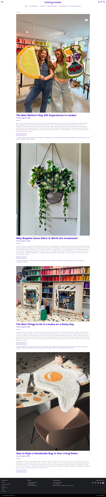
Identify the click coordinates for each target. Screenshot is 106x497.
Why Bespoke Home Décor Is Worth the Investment (47, 238)
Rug (77, 137)
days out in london (67, 346)
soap (85, 137)
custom (48, 260)
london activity (31, 347)
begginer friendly (25, 346)
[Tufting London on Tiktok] (100, 483)
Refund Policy (4, 487)
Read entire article (21, 134)
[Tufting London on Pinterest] (95, 483)
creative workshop (30, 137)
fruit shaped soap (47, 137)
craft (39, 346)
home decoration (59, 260)
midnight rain (63, 347)
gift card (75, 346)
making (58, 347)
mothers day (62, 137)
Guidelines (4, 491)
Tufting (76, 260)
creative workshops (39, 137)
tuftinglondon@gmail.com (32, 482)
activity (19, 137)
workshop (32, 138)
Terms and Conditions (6, 484)
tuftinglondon (19, 261)
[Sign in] (99, 2)
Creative (23, 137)
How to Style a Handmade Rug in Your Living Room (47, 453)
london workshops (55, 137)
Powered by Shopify (100, 495)
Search (3, 482)
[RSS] (19, 12)
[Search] (101, 2)
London (25, 347)
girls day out (84, 346)
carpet (27, 260)
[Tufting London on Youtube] (103, 483)
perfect (68, 347)
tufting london (82, 260)
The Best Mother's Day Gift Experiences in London (46, 115)
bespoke (24, 260)
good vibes (18, 347)
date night (60, 346)
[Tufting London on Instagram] (98, 483)
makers (54, 347)
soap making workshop (25, 138)
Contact (3, 486)
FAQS (3, 489)
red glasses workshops (71, 137)
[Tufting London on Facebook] (93, 483)
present (72, 347)
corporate (35, 346)
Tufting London (12, 495)
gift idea (79, 346)
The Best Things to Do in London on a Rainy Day (45, 324)
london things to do (39, 347)
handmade (53, 260)
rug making (81, 137)
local (23, 347)
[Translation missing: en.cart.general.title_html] (104, 2)
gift (72, 346)
